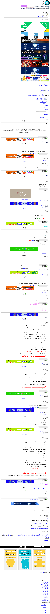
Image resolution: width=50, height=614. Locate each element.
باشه (28, 535)
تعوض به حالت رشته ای (43, 117)
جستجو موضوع (46, 109)
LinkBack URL (39, 98)
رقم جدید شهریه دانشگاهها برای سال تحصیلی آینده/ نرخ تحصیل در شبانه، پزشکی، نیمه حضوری (39, 528)
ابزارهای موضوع (46, 105)
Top (41, 141)
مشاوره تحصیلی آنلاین (45, 593)
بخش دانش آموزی (45, 84)
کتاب (4, 534)
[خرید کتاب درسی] (20, 411)
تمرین (16, 535)
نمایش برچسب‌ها (47, 537)
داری (4, 535)
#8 (42, 274)
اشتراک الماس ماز (45, 595)
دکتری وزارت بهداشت (25, 568)
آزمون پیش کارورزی (25, 559)
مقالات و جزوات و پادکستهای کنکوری (43, 85)
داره (5, 535)
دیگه (7, 535)
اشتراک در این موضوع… (43, 107)
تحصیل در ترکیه (10, 566)
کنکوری (8, 534)
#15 (42, 483)
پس (42, 535)
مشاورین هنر (36, 561)
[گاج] (24, 250)
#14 (42, 431)
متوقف (32, 534)
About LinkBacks (38, 99)
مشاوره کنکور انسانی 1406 (44, 581)
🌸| (27, 199)
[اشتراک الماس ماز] (35, 49)
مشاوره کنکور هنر (45, 588)
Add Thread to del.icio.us (43, 102)
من (45, 534)
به (32, 535)
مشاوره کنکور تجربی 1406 (44, 584)
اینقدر (36, 535)
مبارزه (34, 534)
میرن (37, 534)
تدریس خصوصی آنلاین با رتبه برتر (40, 566)
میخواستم (39, 534)
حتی (10, 535)
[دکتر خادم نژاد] (35, 81)
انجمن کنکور (46, 540)
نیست (23, 534)
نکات (21, 534)
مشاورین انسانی (42, 561)
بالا (47, 541)
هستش (13, 534)
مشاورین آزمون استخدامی (11, 561)
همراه (16, 534)
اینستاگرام (45, 606)
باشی (26, 535)
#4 (42, 174)
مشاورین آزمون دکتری (10, 559)
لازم (47, 534)
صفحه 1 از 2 (47, 90)
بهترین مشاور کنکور (45, 591)
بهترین (31, 535)
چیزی (24, 534)
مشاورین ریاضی (39, 559)
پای (43, 535)
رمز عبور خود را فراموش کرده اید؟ (43, 16)
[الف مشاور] (35, 67)
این (37, 535)
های (15, 534)
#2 (42, 141)
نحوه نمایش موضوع (46, 114)
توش (14, 535)
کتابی (3, 534)
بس (18, 535)
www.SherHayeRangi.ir (24, 199)
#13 (42, 412)
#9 (42, 290)
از (33, 535)
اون (38, 535)
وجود (11, 534)
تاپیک (13, 535)
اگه (34, 535)
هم (19, 534)
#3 (42, 158)
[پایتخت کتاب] (20, 225)
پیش (44, 535)
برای (19, 535)
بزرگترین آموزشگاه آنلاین (45, 600)
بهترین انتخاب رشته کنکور (45, 590)
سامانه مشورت (46, 597)
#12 (42, 395)
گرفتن (46, 535)
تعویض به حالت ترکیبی (43, 116)
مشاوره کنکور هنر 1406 (45, 587)
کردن (48, 535)
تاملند (47, 598)
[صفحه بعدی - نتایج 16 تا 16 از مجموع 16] (44, 90)
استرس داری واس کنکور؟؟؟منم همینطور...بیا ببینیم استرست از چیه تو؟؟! (41, 518)
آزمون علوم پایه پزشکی (25, 561)
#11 (42, 363)
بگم (29, 535)
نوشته (26, 534)
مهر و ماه (42, 534)
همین (18, 534)
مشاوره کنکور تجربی (45, 585)
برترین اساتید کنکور (45, 599)
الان (39, 535)
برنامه (24, 535)
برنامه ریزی (22, 535)
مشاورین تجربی (39, 557)
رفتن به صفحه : (45, 91)
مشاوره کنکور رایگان (45, 594)
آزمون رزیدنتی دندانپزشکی (25, 557)
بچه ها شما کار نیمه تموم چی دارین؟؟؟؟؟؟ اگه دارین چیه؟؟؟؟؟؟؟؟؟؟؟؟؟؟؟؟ (41, 523)
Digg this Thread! (44, 101)
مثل (30, 534)
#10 (42, 316)
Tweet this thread (44, 103)
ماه (35, 534)
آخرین (42, 90)
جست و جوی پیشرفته (43, 112)
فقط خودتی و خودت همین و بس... (36, 95)
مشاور (28, 534)
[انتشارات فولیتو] (35, 42)
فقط (48, 534)
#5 (42, 205)
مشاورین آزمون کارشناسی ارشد (11, 557)
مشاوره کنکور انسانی (45, 582)
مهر (44, 534)
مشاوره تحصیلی (46, 592)
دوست (9, 535)
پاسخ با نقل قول (32, 136)
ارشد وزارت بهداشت (25, 566)
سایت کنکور (41, 572)
